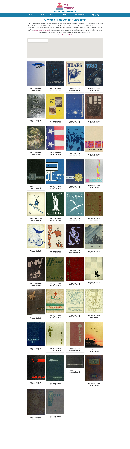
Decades (64, 14)
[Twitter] (95, 14)
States (52, 14)
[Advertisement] (65, 432)
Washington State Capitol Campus (41, 30)
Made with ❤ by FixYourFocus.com (34, 445)
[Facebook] (93, 14)
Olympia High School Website (65, 34)
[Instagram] (98, 14)
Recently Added (80, 14)
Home (31, 14)
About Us (41, 14)
